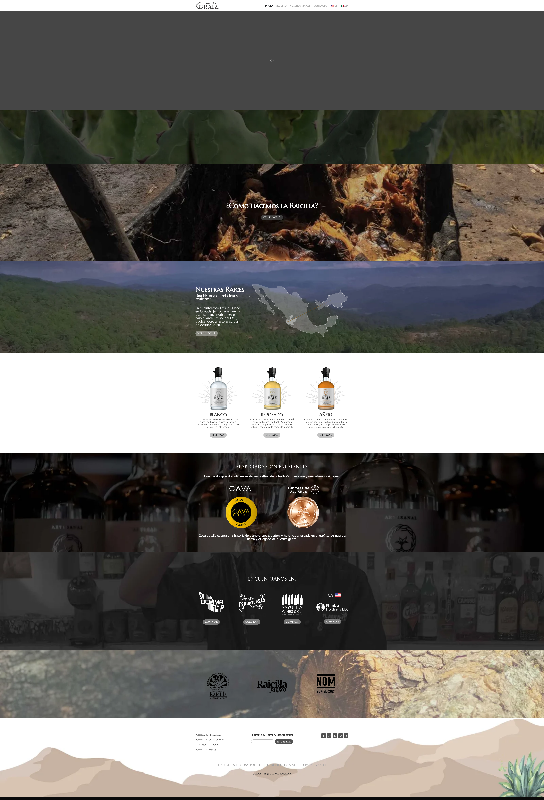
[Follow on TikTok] (340, 735)
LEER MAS (218, 435)
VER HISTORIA (207, 333)
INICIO (269, 6)
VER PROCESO (272, 217)
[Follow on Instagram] (329, 735)
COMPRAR (211, 622)
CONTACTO (320, 6)
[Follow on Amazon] (346, 735)
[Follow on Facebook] (323, 735)
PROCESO (281, 6)
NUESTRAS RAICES (300, 6)
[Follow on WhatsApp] (335, 735)
